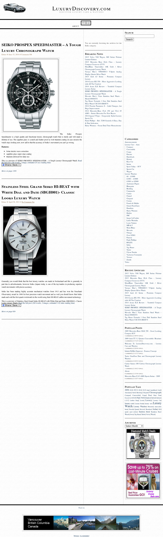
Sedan (129, 164)
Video (127, 262)
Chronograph (155, 392)
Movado (130, 230)
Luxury (148, 400)
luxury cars (129, 403)
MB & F (130, 225)
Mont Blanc (131, 227)
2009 (127, 390)
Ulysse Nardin (132, 252)
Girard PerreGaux (133, 206)
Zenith (129, 259)
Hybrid (129, 159)
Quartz (137, 409)
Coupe (129, 152)
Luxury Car (157, 400)
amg (148, 390)
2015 (144, 390)
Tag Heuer (130, 247)
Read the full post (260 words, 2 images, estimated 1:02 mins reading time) (46, 303)
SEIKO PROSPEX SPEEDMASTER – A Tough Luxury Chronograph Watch (143, 308)
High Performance (143, 398)
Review (142, 409)
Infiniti (159, 398)
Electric (129, 154)
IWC (128, 215)
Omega (129, 232)
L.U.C (126, 400)
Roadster (149, 409)
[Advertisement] (144, 89)
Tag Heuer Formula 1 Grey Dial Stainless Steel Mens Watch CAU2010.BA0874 (143, 318)
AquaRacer (153, 390)
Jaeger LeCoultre (133, 218)
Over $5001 (131, 235)
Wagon (129, 171)
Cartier (129, 193)
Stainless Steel (144, 411)
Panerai (129, 237)
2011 (136, 390)
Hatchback (130, 157)
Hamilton (130, 208)
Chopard (130, 198)
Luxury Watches (131, 174)
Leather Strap (134, 400)
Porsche (131, 409)
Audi (159, 390)
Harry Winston (132, 210)
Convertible (131, 149)
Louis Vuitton (132, 223)
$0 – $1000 (131, 176)
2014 (140, 390)
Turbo (143, 414)
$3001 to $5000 (132, 181)
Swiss (132, 414)
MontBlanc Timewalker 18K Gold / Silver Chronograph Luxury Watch (143, 284)
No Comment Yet (28, 202)
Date (150, 395)
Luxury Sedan (139, 404)
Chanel (129, 196)
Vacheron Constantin (134, 254)
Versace (129, 257)
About (75, 26)
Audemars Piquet (133, 183)
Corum (129, 201)
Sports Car (130, 169)
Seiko (129, 245)
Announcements (131, 142)
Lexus (142, 400)
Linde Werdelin (132, 220)
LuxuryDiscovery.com (81, 8)
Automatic (128, 393)
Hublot (129, 213)
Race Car (130, 161)
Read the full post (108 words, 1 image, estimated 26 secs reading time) (42, 161)
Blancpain (130, 186)
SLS (160, 409)
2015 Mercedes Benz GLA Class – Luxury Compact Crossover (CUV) (143, 279)
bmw (134, 392)
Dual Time (157, 395)
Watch (153, 414)
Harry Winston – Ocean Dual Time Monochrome (103, 125)
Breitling (130, 188)
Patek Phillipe (132, 240)
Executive (128, 398)
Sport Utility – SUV (134, 166)
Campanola (131, 191)
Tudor (129, 250)
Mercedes (151, 407)
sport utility (133, 412)
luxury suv (148, 403)
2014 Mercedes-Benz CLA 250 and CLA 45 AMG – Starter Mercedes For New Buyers (103, 112)
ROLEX (129, 242)
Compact (130, 147)
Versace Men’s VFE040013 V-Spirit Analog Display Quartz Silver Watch (143, 289)
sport (126, 412)
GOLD (134, 398)
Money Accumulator (81, 535)
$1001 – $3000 (132, 179)
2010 (131, 390)
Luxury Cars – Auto (132, 144)
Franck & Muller (133, 203)
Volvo (148, 414)
